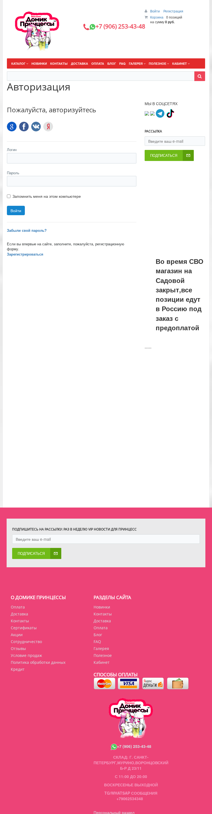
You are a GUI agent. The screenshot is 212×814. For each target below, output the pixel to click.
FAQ (97, 641)
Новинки (102, 607)
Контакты (20, 620)
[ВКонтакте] (36, 126)
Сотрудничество (26, 641)
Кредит (18, 669)
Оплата (18, 607)
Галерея (101, 648)
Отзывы (18, 648)
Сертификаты (24, 627)
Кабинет (102, 662)
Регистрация (173, 11)
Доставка (19, 614)
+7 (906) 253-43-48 (134, 746)
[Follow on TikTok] (170, 112)
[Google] (12, 126)
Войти (155, 11)
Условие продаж (26, 655)
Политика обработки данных (38, 662)
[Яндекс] (48, 126)
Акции (17, 634)
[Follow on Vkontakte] (147, 112)
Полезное (103, 655)
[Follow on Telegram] (160, 112)
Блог (98, 634)
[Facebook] (24, 126)
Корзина (156, 17)
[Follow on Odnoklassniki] (152, 112)
